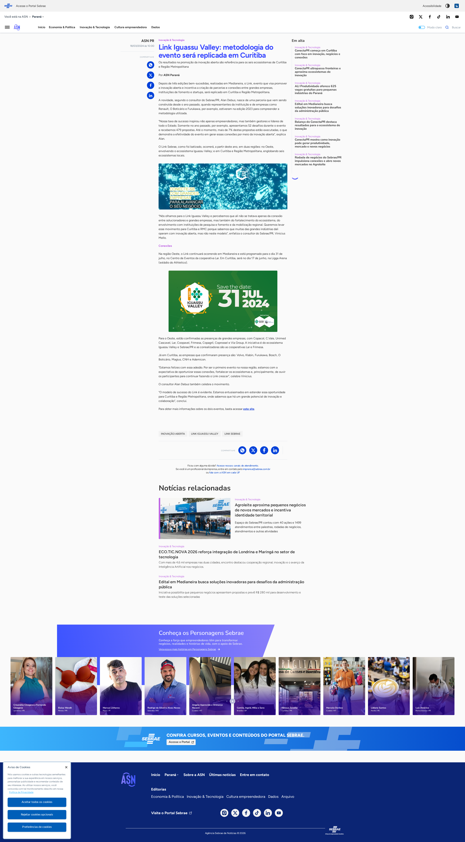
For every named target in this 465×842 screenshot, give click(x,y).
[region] (37, 800)
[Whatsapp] (150, 65)
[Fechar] (66, 767)
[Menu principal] (7, 27)
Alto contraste (448, 6)
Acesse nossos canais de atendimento (237, 465)
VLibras (457, 6)
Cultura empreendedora (245, 796)
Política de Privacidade (21, 792)
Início (41, 27)
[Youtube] (457, 16)
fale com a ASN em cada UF (224, 472)
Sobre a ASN (194, 775)
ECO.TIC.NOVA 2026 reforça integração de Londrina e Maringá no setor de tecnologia (227, 554)
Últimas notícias (222, 775)
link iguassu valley (204, 433)
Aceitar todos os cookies (37, 802)
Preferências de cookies (37, 826)
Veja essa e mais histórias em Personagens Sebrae (187, 649)
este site (248, 409)
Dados (273, 796)
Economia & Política (167, 796)
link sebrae (232, 433)
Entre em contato (254, 775)
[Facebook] (429, 16)
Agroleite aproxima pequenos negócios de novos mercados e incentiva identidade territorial (270, 510)
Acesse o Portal (179, 742)
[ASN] (128, 780)
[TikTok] (438, 16)
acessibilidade (432, 6)
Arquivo (287, 796)
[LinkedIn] (448, 16)
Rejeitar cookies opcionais (37, 814)
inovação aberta (173, 433)
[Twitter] (420, 16)
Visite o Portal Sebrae (169, 813)
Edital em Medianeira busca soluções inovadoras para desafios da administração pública (231, 584)
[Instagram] (411, 16)
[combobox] (38, 17)
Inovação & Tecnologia (205, 796)
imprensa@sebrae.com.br (256, 469)
